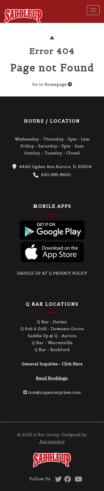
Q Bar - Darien (52, 321)
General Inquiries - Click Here (52, 363)
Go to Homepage (50, 84)
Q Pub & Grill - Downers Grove (52, 328)
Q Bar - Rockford (52, 349)
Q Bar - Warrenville (52, 342)
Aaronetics (52, 441)
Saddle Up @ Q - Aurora (52, 335)
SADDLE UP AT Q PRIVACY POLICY (52, 273)
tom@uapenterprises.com (54, 392)
